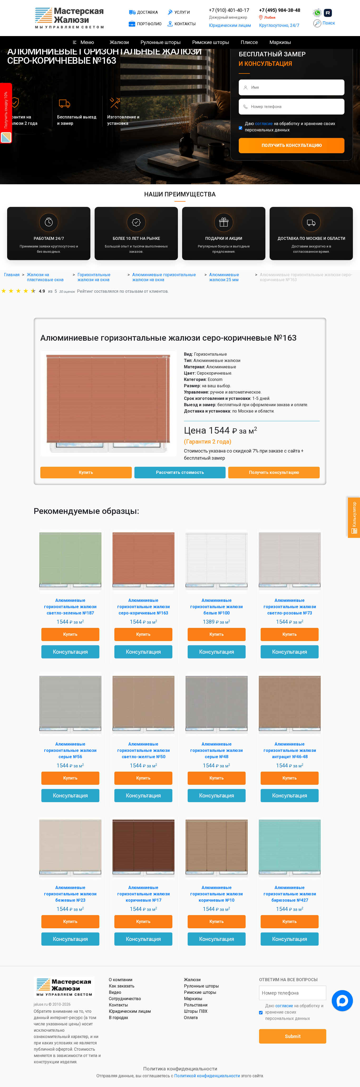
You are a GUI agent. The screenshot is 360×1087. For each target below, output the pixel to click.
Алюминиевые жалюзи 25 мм (224, 277)
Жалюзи (119, 42)
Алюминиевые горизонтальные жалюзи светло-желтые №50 (143, 750)
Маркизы (280, 42)
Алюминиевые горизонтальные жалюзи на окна (164, 277)
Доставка (147, 12)
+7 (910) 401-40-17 (229, 10)
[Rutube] (328, 13)
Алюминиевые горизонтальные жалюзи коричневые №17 (143, 894)
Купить (86, 472)
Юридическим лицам (230, 25)
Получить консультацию (274, 472)
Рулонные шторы (160, 42)
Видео (115, 992)
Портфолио (149, 24)
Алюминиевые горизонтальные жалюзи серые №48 (216, 750)
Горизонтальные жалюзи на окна (93, 277)
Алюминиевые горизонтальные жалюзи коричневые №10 (216, 894)
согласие (264, 123)
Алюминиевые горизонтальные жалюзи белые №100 (216, 607)
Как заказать (121, 986)
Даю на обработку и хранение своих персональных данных (290, 126)
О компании (120, 979)
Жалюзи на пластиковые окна (45, 277)
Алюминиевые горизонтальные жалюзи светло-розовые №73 (290, 607)
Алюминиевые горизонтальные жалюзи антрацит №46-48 (290, 750)
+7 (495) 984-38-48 (279, 10)
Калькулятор (354, 515)
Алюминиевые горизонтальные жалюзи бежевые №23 (70, 894)
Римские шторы (210, 42)
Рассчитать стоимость (180, 472)
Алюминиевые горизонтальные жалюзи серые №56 (70, 750)
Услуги (182, 12)
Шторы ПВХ (195, 1011)
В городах (118, 1017)
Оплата (191, 1017)
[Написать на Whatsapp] (317, 13)
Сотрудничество (125, 998)
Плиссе (249, 42)
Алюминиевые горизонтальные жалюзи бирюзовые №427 (290, 894)
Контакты (185, 24)
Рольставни (195, 1004)
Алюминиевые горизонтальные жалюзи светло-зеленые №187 (70, 607)
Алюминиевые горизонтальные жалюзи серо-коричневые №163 (143, 607)
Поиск (329, 23)
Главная (12, 274)
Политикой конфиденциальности (207, 1075)
